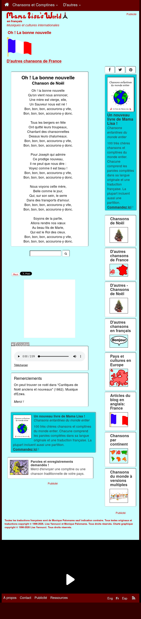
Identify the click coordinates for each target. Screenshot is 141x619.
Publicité (41, 597)
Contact (25, 597)
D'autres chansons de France (34, 61)
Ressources (59, 597)
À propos (10, 597)
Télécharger (21, 365)
